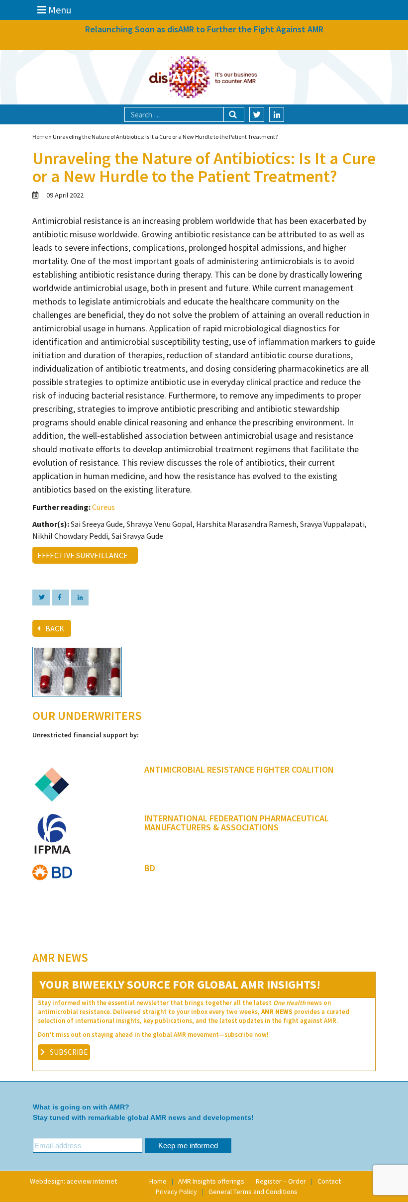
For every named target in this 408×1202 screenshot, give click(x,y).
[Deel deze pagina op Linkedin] (80, 597)
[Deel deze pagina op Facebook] (60, 597)
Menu (58, 9)
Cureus (103, 507)
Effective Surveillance (84, 555)
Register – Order (281, 1181)
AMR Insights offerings (211, 1181)
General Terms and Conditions (253, 1191)
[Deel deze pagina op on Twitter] (41, 597)
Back (54, 628)
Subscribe (69, 1052)
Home (40, 136)
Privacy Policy (176, 1191)
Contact (329, 1181)
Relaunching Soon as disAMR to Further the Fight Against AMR (204, 29)
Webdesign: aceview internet (73, 1181)
